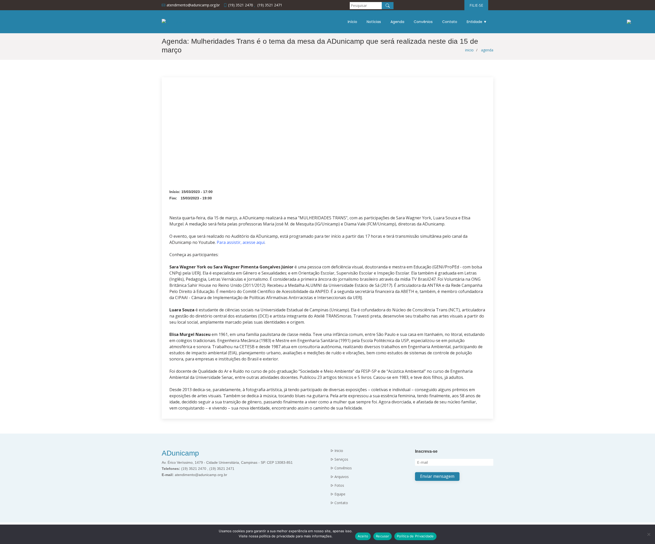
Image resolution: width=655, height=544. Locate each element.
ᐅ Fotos (337, 485)
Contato (449, 21)
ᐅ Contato (339, 503)
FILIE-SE (476, 5)
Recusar (382, 536)
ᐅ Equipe (338, 494)
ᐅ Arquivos (340, 477)
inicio (469, 50)
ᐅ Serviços (339, 459)
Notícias (374, 21)
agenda (487, 50)
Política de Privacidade (415, 536)
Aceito (363, 536)
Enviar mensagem (437, 476)
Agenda (397, 21)
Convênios (423, 21)
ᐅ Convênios (341, 468)
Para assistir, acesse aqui (241, 242)
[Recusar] (648, 534)
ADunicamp (180, 453)
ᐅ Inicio (337, 450)
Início (352, 21)
